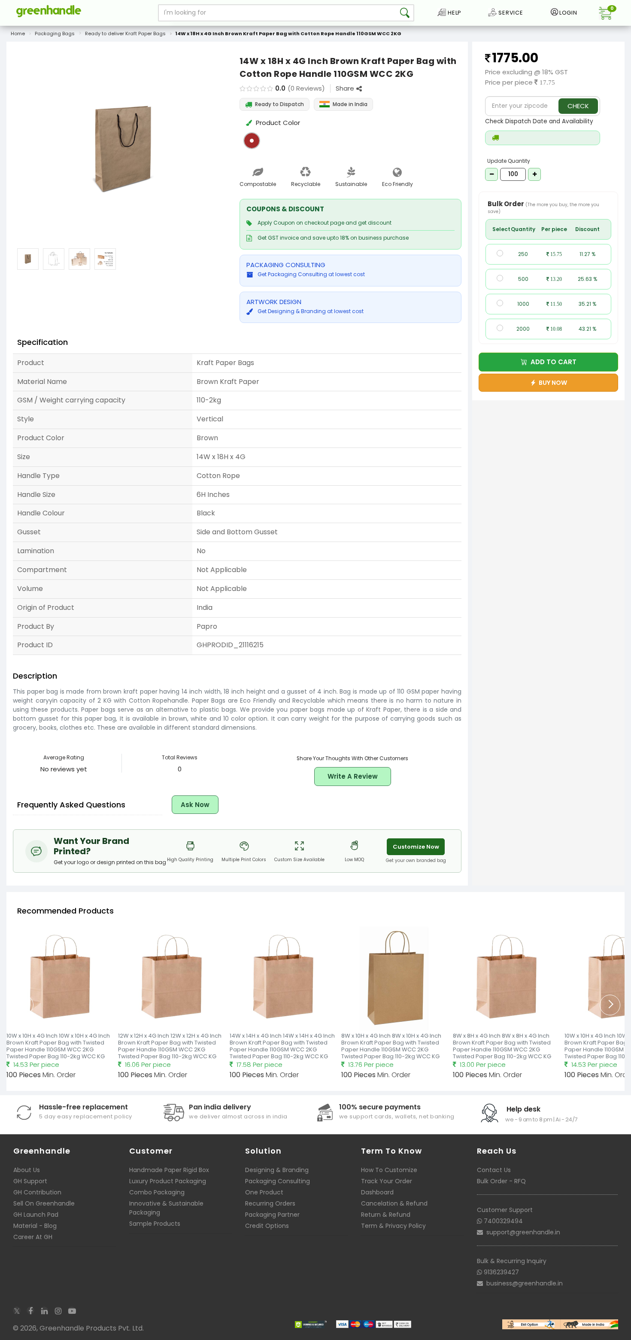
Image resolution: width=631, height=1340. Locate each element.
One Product (264, 1192)
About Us (26, 1170)
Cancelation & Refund (394, 1203)
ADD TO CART (551, 361)
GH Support (30, 1181)
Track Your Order (386, 1181)
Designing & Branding (277, 1170)
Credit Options (267, 1225)
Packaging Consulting (277, 1181)
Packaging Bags (55, 33)
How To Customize (389, 1170)
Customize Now (416, 847)
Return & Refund (385, 1214)
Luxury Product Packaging (167, 1181)
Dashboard (377, 1192)
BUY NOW (551, 382)
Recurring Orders (270, 1203)
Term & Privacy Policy (393, 1225)
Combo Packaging (157, 1192)
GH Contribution (37, 1192)
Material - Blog (35, 1225)
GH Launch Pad (35, 1214)
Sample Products (154, 1223)
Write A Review (353, 776)
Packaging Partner (272, 1214)
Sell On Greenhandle (44, 1203)
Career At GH (32, 1237)
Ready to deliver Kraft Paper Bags (125, 33)
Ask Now (195, 804)
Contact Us (494, 1170)
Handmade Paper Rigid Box (169, 1170)
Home (18, 33)
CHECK (578, 105)
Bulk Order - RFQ (501, 1181)
